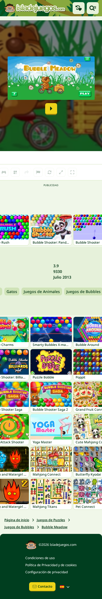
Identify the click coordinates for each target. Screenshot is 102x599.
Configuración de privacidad (46, 572)
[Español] (65, 586)
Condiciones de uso (40, 558)
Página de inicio (16, 520)
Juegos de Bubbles (19, 527)
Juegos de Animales (42, 291)
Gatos (12, 291)
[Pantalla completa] (72, 172)
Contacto (45, 586)
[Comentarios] (38, 172)
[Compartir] (26, 172)
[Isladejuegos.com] (34, 8)
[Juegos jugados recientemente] (79, 8)
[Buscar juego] (93, 8)
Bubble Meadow (54, 527)
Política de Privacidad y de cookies (51, 565)
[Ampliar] (61, 172)
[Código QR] (15, 172)
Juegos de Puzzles (51, 520)
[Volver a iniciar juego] (49, 172)
